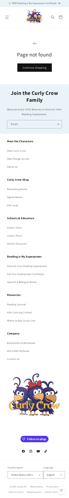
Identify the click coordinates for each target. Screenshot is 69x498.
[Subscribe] (58, 124)
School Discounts (17, 243)
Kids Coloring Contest (19, 312)
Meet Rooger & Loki (18, 158)
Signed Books (14, 197)
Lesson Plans (14, 235)
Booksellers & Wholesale (21, 343)
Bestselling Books (17, 189)
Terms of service (15, 492)
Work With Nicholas (18, 351)
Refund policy (36, 486)
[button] (7, 17)
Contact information (54, 492)
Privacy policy (52, 486)
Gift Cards (12, 205)
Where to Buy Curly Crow (21, 320)
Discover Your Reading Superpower (27, 266)
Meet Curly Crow (16, 150)
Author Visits (14, 227)
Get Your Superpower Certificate (25, 274)
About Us (12, 166)
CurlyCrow (22, 486)
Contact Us (13, 359)
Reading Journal (16, 304)
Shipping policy (34, 492)
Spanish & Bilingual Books (22, 282)
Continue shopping (35, 67)
